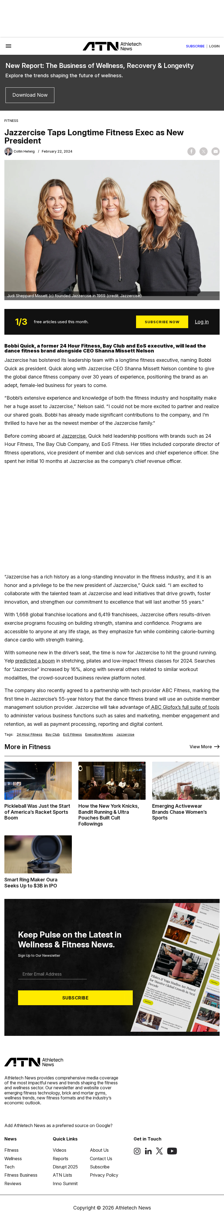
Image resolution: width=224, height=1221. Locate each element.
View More (201, 746)
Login (214, 46)
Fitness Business (20, 1175)
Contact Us (101, 1158)
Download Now (30, 95)
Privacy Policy (104, 1175)
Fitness (11, 121)
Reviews (12, 1183)
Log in (202, 322)
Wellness (13, 1158)
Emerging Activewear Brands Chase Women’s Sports (179, 812)
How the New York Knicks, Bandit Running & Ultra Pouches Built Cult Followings (108, 815)
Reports (60, 1158)
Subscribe (195, 46)
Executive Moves (99, 734)
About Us (99, 1150)
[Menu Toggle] (8, 46)
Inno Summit (65, 1183)
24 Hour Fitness (29, 734)
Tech (9, 1167)
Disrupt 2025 (65, 1167)
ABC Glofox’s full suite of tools (184, 707)
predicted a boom (35, 661)
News (10, 1139)
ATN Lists (62, 1175)
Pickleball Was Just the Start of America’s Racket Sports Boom (37, 812)
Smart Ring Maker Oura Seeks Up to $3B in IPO (30, 882)
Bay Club (53, 734)
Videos (59, 1150)
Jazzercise (74, 436)
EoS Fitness (72, 734)
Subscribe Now (162, 322)
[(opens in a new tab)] (137, 1153)
